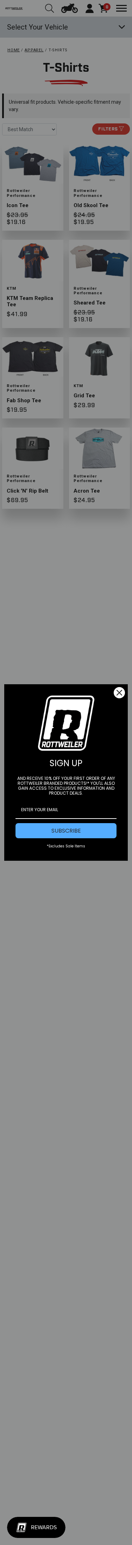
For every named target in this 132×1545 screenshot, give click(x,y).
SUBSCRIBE (66, 831)
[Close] (119, 692)
